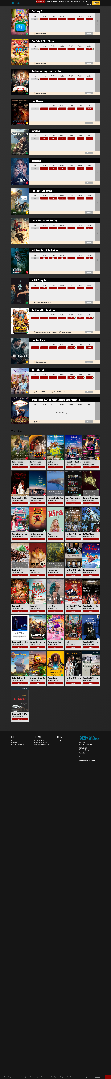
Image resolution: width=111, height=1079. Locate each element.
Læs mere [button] (97, 1077)
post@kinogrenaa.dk (88, 750)
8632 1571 (85, 748)
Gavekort (55, 1)
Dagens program (40, 1)
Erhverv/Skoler (85, 1)
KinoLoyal (89, 4)
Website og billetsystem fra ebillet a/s (55, 768)
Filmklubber (61, 1)
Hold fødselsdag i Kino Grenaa (41, 743)
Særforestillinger (69, 1)
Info (90, 1)
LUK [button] (108, 1077)
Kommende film (48, 1)
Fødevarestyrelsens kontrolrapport (42, 744)
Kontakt (13, 741)
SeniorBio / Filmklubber (39, 741)
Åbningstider (14, 743)
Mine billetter (77, 1)
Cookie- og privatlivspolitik (17, 744)
